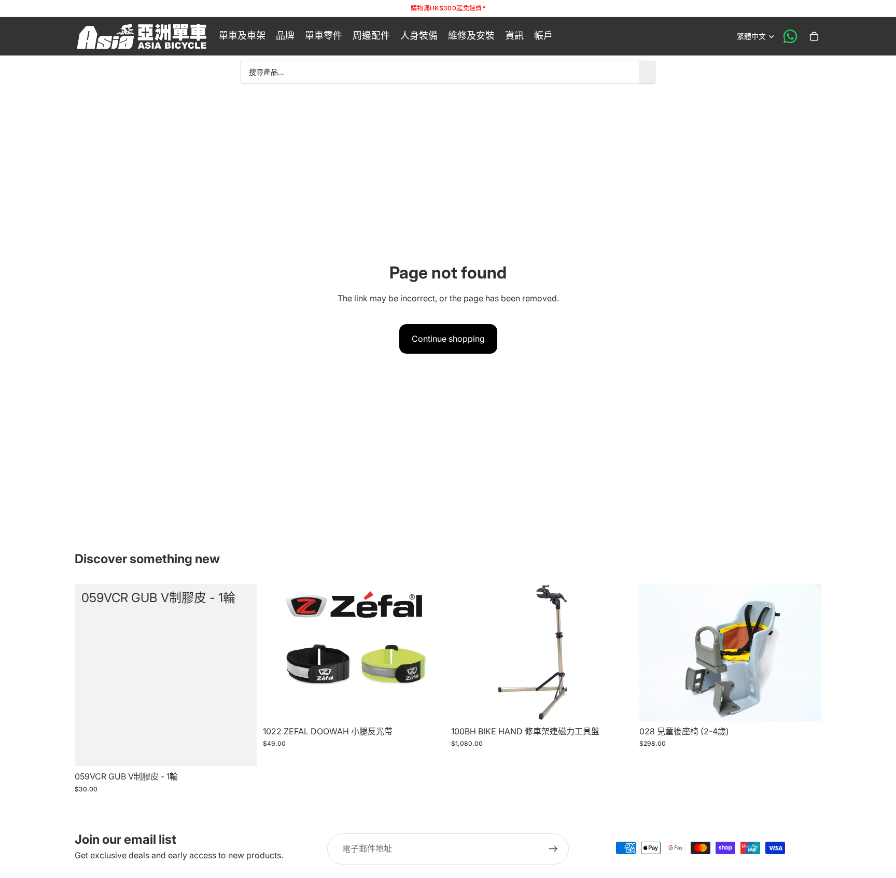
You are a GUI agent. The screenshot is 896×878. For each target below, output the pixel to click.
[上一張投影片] (278, 652)
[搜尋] (647, 72)
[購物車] (814, 36)
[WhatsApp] (790, 36)
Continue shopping (448, 338)
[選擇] (428, 704)
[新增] (240, 750)
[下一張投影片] (429, 652)
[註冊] (553, 849)
